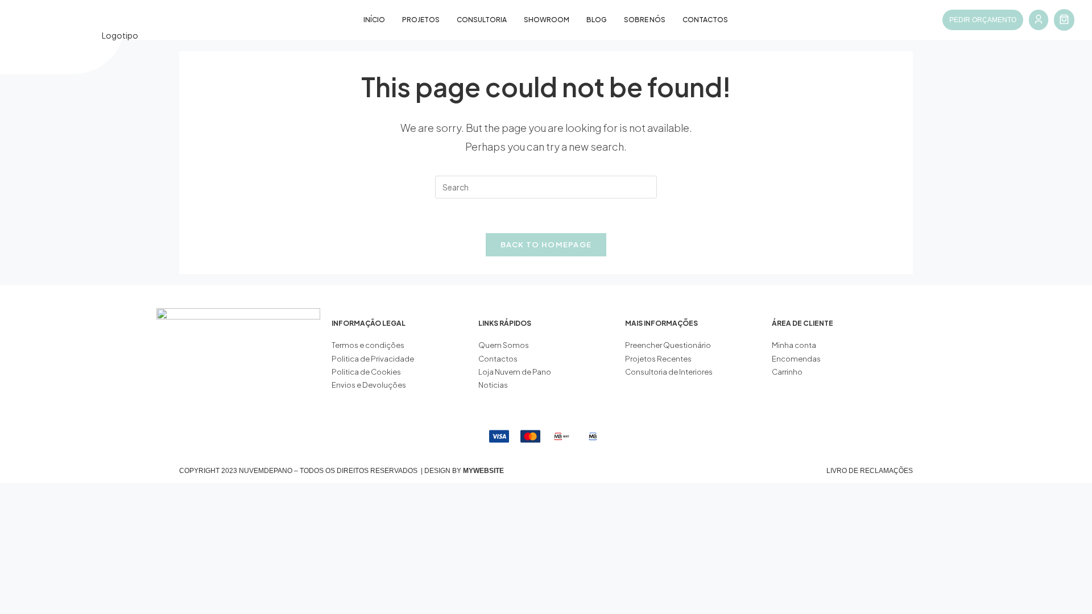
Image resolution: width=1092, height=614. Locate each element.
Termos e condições (369, 345)
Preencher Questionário (668, 345)
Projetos (421, 19)
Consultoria (482, 19)
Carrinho (787, 371)
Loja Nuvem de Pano (514, 371)
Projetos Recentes (658, 358)
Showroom (546, 19)
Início (374, 19)
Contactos (705, 19)
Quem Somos (503, 345)
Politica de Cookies (366, 371)
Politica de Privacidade (373, 358)
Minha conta (794, 345)
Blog (596, 19)
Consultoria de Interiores (669, 371)
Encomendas (796, 358)
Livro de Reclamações (869, 471)
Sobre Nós (644, 19)
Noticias (493, 384)
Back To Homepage (546, 244)
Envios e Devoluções (369, 384)
